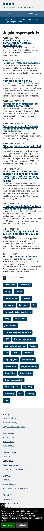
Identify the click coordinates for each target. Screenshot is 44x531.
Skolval (16, 353)
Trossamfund (28, 359)
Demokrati (9, 305)
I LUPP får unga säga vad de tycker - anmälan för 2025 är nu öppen (20, 233)
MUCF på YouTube (10, 503)
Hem (5, 19)
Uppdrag (28, 387)
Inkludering (19, 318)
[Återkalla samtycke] (2, 505)
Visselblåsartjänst (10, 465)
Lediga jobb (8, 460)
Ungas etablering (29, 366)
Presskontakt (8, 441)
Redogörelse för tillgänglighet (15, 488)
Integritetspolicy (10, 484)
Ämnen (13, 19)
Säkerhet (28, 353)
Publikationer (8, 445)
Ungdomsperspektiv (14, 380)
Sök (11, 13)
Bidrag (7, 291)
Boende (18, 291)
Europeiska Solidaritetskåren (18, 312)
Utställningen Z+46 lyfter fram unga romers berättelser (22, 207)
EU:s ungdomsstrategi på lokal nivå (22, 147)
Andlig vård (10, 284)
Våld (6, 400)
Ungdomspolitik (12, 387)
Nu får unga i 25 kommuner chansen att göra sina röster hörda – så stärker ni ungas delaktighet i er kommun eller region (22, 176)
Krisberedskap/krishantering (18, 332)
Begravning (25, 284)
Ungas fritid (10, 373)
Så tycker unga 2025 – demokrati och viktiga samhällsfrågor (17, 43)
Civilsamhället (11, 298)
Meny (30, 13)
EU (34, 305)
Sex (6, 353)
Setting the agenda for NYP (20, 256)
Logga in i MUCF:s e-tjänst (14, 426)
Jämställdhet (10, 325)
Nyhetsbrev (8, 499)
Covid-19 (26, 298)
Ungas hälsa (25, 373)
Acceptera (8, 525)
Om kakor (7, 480)
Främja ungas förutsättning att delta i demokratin (20, 105)
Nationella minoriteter (24, 339)
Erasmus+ (23, 305)
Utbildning (9, 393)
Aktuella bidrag (9, 418)
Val (20, 393)
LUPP (7, 339)
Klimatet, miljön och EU (17, 81)
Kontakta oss (8, 437)
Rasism (33, 346)
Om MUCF (7, 456)
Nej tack (22, 525)
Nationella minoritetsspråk (14, 469)
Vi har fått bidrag (10, 422)
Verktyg (30, 393)
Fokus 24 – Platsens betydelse (21, 63)
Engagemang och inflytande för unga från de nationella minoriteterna (20, 128)
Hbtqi (7, 318)
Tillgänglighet (11, 359)
